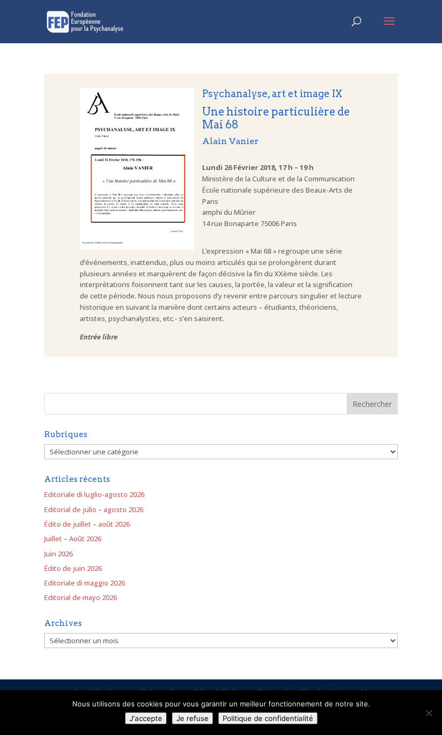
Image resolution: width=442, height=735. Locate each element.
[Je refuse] (428, 712)
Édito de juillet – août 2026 (87, 524)
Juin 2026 (58, 554)
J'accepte (145, 718)
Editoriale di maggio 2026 (84, 583)
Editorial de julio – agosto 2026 (93, 509)
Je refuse (192, 718)
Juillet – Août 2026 (72, 538)
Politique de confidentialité (268, 718)
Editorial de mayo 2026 (80, 597)
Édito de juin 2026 (73, 568)
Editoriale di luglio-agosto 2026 (94, 494)
